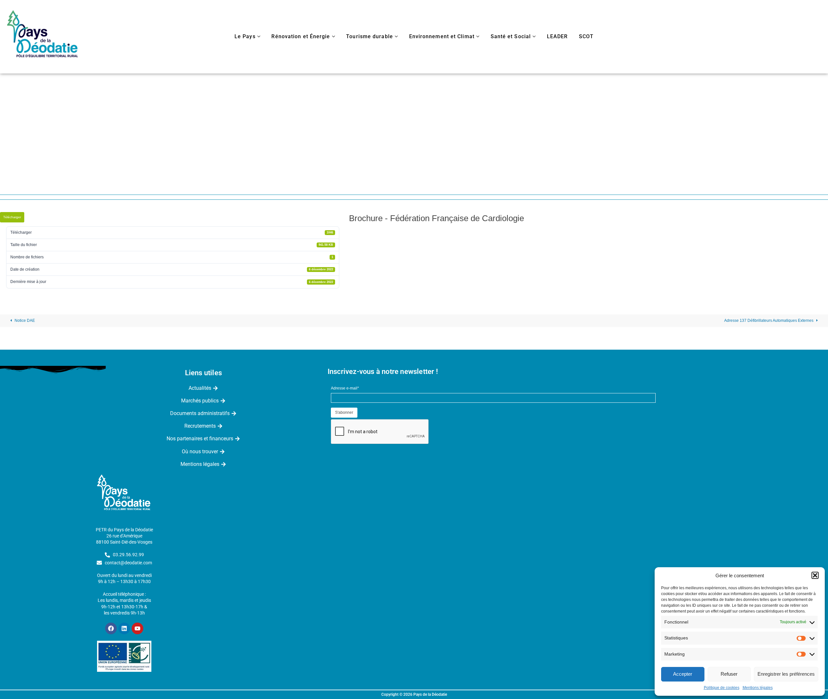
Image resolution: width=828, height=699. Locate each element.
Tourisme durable (369, 36)
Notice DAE (24, 320)
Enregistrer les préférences (786, 674)
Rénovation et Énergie (300, 36)
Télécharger (12, 217)
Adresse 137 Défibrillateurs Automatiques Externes (769, 320)
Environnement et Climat (441, 36)
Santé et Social (511, 36)
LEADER (557, 36)
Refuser (729, 674)
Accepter (682, 674)
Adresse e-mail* (345, 388)
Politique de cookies (721, 687)
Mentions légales (758, 687)
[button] (815, 575)
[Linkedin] (124, 628)
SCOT (586, 36)
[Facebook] (111, 628)
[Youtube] (137, 628)
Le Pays (245, 36)
